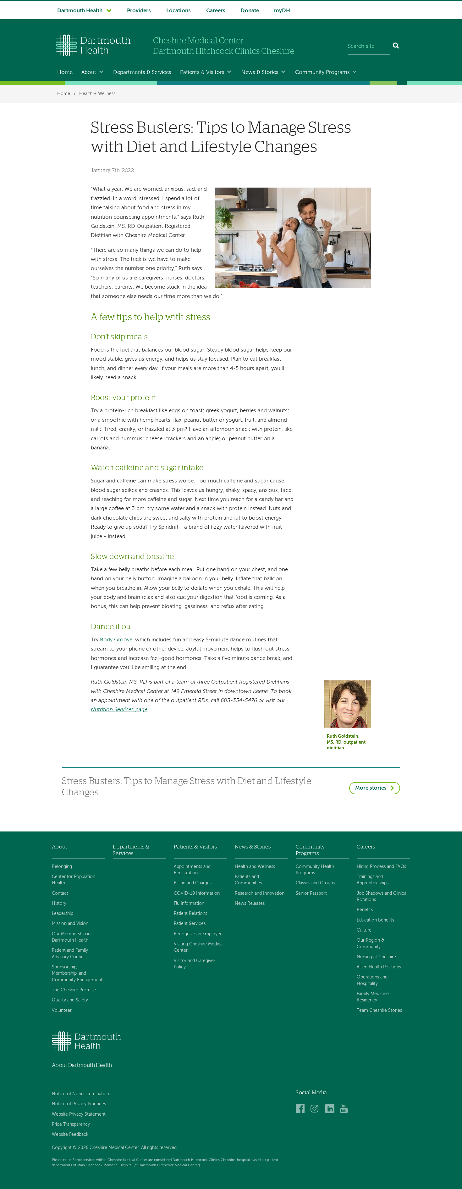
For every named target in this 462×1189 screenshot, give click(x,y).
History (59, 903)
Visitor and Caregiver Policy (194, 964)
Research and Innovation (259, 893)
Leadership (62, 913)
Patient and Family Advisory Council (70, 953)
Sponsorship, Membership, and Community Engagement (77, 973)
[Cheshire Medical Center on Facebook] (301, 1109)
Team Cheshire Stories (379, 1010)
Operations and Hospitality (372, 980)
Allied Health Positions (379, 967)
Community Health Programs (315, 870)
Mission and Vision (70, 923)
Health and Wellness (255, 867)
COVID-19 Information (197, 893)
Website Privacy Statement (79, 1114)
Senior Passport (311, 893)
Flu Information (189, 903)
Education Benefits (375, 920)
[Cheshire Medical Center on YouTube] (345, 1109)
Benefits (365, 910)
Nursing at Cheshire (376, 957)
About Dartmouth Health (82, 1065)
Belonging (62, 867)
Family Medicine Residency (373, 997)
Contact (60, 893)
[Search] (396, 46)
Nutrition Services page (119, 710)
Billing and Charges (193, 883)
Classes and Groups (315, 883)
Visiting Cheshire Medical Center (198, 947)
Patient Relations (190, 913)
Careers (215, 11)
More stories (371, 788)
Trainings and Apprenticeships (372, 880)
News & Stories (259, 72)
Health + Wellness (97, 94)
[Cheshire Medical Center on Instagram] (316, 1109)
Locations (178, 11)
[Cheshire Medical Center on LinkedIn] (330, 1109)
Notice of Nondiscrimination (80, 1094)
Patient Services (190, 923)
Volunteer (62, 1010)
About (88, 72)
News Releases (250, 903)
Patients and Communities (248, 880)
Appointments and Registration (192, 870)
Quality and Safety (70, 1000)
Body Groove (116, 640)
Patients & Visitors (202, 72)
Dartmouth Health (79, 11)
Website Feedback (70, 1134)
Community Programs (322, 72)
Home (65, 72)
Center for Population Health (73, 880)
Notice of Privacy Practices (79, 1104)
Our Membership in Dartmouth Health (71, 937)
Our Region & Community (370, 943)
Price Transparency (71, 1124)
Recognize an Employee (198, 934)
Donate (250, 11)
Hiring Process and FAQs (381, 867)
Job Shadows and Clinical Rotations (382, 896)
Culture (364, 930)
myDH (282, 11)
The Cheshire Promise (74, 990)
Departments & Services (142, 72)
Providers (139, 11)
